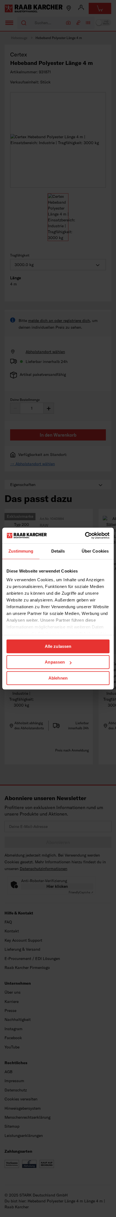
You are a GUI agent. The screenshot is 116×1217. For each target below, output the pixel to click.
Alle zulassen (58, 646)
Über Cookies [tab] (95, 551)
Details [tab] (58, 551)
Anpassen (55, 662)
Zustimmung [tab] (21, 551)
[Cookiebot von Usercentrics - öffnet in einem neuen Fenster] (85, 535)
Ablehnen (58, 678)
